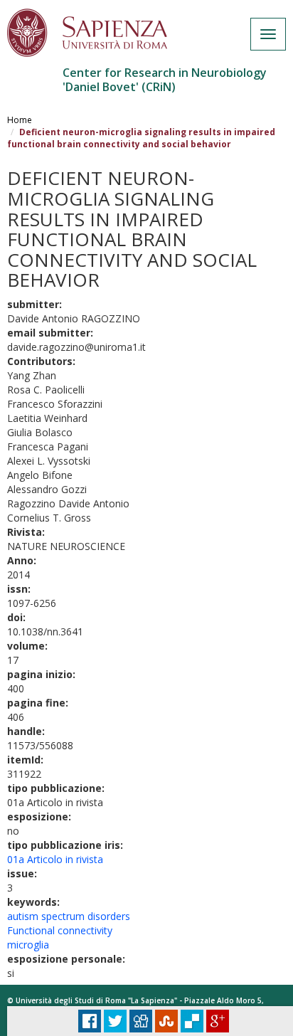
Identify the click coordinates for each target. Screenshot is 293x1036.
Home (19, 120)
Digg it (140, 1021)
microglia (28, 944)
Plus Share (217, 1021)
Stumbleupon (166, 1021)
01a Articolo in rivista (55, 859)
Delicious (192, 1021)
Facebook (89, 1021)
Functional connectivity (59, 930)
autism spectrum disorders (68, 916)
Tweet (115, 1021)
